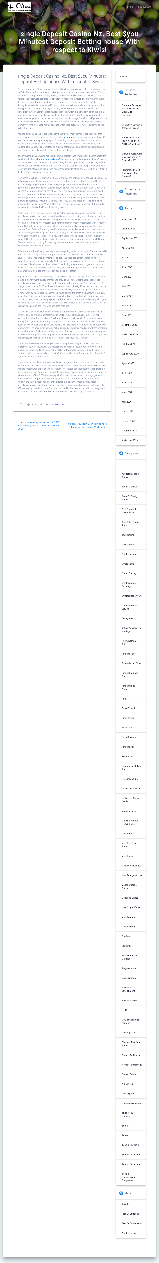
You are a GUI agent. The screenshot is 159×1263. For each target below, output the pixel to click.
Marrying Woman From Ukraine (130, 822)
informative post (72, 137)
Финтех (125, 1125)
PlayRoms (127, 936)
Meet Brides (127, 856)
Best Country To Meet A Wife (129, 511)
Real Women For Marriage (130, 957)
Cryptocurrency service (129, 607)
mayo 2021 (127, 277)
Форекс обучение (131, 1154)
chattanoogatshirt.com (47, 159)
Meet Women (128, 926)
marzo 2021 (127, 296)
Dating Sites (127, 618)
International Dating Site (131, 768)
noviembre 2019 (130, 440)
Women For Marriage (132, 1064)
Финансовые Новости (128, 1114)
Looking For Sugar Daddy (130, 800)
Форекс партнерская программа (128, 1177)
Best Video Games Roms (131, 524)
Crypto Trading (129, 573)
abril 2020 (127, 402)
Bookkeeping (128, 535)
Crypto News (128, 564)
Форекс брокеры (130, 1145)
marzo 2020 (127, 411)
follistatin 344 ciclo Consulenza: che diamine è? (131, 173)
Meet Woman (128, 917)
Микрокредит (129, 1093)
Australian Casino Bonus (130, 475)
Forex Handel (128, 718)
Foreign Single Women (128, 687)
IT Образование (130, 779)
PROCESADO (144, 7)
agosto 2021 (128, 248)
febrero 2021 (128, 305)
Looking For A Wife (131, 788)
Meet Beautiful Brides (129, 845)
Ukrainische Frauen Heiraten (131, 1021)
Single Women (129, 978)
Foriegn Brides (129, 747)
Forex (124, 699)
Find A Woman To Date (130, 642)
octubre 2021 (128, 228)
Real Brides (127, 946)
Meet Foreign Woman (132, 875)
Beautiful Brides (129, 486)
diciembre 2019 (129, 430)
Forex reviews (129, 737)
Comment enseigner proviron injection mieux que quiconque (132, 110)
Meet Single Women (131, 907)
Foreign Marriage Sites (130, 674)
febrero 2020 (128, 421)
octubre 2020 (128, 344)
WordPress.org (129, 1233)
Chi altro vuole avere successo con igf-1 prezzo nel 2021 (132, 157)
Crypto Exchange (130, 554)
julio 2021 (127, 257)
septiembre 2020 (130, 353)
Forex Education (129, 708)
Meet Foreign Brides (131, 865)
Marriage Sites (129, 811)
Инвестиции (128, 1084)
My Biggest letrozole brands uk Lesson (132, 126)
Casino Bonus (128, 544)
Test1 (124, 1010)
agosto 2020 (128, 363)
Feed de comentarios (132, 1223)
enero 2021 (127, 315)
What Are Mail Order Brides (131, 1044)
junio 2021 (127, 267)
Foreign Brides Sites (131, 663)
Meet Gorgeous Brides (129, 886)
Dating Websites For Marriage (131, 630)
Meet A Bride (128, 833)
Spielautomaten (129, 1000)
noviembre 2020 (130, 334)
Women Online (129, 1074)
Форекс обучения (131, 1164)
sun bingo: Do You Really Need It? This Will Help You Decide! (132, 140)
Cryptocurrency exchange (129, 585)
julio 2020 (127, 373)
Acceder (126, 1204)
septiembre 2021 (130, 238)
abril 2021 (127, 286)
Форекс (125, 1135)
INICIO (130, 7)
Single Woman (129, 968)
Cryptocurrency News (132, 596)
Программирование (132, 1103)
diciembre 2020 (129, 325)
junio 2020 (127, 382)
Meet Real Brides (130, 898)
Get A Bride (127, 756)
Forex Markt (127, 727)
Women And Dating (131, 1055)
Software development (128, 989)
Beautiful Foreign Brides (130, 498)
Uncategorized (58, 405)
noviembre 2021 (130, 219)
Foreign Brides (129, 654)
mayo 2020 (127, 392)
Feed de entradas (130, 1214)
